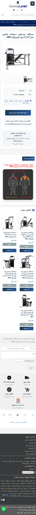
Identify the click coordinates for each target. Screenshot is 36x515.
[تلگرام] (21, 10)
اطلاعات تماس (29, 440)
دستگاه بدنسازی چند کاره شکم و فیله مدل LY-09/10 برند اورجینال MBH (26, 314)
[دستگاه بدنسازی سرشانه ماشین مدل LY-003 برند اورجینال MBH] (28, 79)
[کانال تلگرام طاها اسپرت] (5, 2)
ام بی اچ (21, 90)
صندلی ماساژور (29, 451)
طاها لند (33, 22)
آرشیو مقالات (29, 454)
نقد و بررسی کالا (28, 158)
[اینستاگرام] (17, 10)
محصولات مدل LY (23, 22)
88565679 (17, 136)
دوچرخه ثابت (29, 445)
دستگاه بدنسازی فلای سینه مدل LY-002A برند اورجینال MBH (10, 235)
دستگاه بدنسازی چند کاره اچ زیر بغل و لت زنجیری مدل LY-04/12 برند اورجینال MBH (27, 275)
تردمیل (31, 443)
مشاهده (26, 250)
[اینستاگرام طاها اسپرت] (1, 2)
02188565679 (29, 466)
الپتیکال (31, 448)
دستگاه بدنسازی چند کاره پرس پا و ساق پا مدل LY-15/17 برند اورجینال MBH (27, 236)
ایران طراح (20, 512)
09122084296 (17, 141)
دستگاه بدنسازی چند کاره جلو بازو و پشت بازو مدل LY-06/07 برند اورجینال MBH (9, 275)
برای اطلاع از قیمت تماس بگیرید (17, 113)
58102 (31, 469)
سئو (25, 512)
